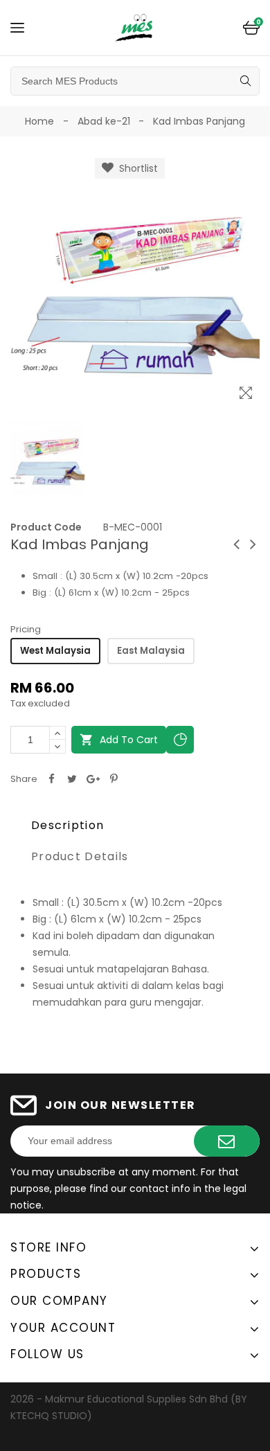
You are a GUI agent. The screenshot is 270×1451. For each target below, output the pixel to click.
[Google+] (92, 779)
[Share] (51, 779)
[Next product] (253, 544)
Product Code (46, 527)
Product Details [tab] (80, 856)
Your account (63, 1327)
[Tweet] (72, 779)
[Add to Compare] (180, 740)
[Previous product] (236, 544)
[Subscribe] (227, 1141)
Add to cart (119, 740)
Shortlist (136, 168)
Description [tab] (67, 825)
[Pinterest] (113, 779)
